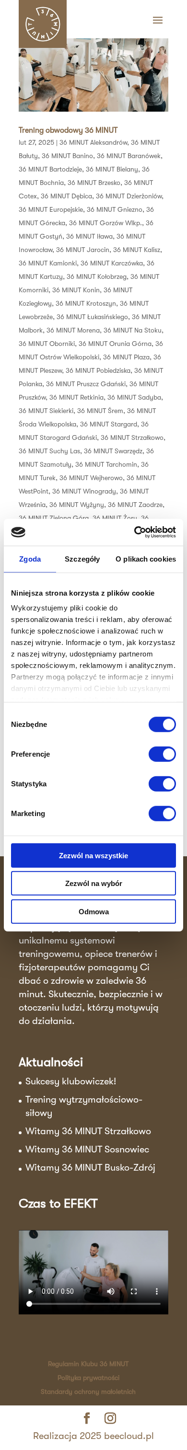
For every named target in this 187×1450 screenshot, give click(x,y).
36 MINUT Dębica (66, 196)
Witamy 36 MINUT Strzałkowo (88, 1131)
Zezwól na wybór (93, 883)
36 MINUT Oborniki (47, 343)
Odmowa (94, 911)
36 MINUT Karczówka (112, 263)
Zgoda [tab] (30, 558)
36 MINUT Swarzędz (113, 451)
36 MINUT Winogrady (84, 491)
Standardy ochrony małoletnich (88, 1391)
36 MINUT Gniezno (114, 209)
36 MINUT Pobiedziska (98, 370)
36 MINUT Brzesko (94, 182)
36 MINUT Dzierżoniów (129, 196)
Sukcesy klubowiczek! (70, 1081)
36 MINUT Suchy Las (49, 451)
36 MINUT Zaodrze (135, 504)
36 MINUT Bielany (112, 169)
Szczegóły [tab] (82, 558)
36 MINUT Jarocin (82, 249)
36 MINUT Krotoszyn (86, 303)
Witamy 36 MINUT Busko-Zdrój (90, 1167)
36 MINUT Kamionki (48, 263)
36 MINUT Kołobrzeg (97, 276)
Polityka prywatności (88, 1377)
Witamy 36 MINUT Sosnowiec (87, 1149)
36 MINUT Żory (115, 518)
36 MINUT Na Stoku (133, 330)
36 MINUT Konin (76, 290)
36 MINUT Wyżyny (76, 504)
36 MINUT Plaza (126, 357)
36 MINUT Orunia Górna (115, 343)
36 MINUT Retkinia (76, 397)
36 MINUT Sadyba (134, 397)
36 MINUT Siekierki (46, 410)
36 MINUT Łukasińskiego (92, 317)
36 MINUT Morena (73, 330)
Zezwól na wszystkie (93, 855)
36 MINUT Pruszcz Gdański (86, 384)
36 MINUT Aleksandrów (93, 142)
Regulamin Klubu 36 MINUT (88, 1364)
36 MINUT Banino (67, 156)
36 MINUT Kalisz (136, 249)
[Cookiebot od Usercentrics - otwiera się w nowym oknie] (134, 532)
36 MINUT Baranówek (129, 156)
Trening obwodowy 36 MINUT (68, 130)
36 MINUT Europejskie (51, 209)
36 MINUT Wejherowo (91, 478)
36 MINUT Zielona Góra (54, 518)
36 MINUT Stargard (108, 424)
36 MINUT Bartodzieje (50, 169)
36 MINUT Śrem (100, 410)
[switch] (162, 753)
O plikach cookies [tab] (146, 558)
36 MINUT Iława (89, 236)
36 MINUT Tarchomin (106, 464)
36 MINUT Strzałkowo (132, 437)
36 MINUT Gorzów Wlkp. (105, 223)
